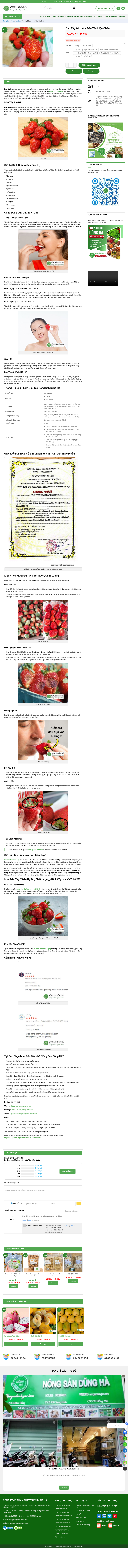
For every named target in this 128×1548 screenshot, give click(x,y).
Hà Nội (98, 91)
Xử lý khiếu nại (60, 1537)
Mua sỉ (74, 71)
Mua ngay (13, 1286)
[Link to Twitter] (110, 1516)
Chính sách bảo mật (62, 1519)
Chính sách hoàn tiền (62, 1512)
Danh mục (60, 16)
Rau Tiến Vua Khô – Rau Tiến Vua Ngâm (13, 1275)
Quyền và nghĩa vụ (61, 1533)
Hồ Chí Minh (106, 91)
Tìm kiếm (63, 1210)
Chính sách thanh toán (62, 1523)
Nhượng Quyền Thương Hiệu (108, 16)
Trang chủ (6, 21)
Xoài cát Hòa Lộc (64, 1336)
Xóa (124, 43)
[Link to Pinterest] (115, 1516)
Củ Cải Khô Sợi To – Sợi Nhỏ (53, 1275)
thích (29, 1220)
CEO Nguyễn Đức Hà (83, 1511)
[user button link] (118, 8)
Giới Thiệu (51, 16)
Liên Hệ (122, 16)
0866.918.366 (110, 1505)
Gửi (79, 1203)
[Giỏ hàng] (123, 8)
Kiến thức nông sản (87, 16)
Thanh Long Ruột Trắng (12, 1336)
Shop (12, 21)
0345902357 (80, 1358)
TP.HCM (116, 1526)
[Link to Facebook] (99, 1516)
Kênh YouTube (81, 1518)
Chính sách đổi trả (61, 1509)
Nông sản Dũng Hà (56, 91)
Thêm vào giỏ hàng (89, 65)
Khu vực (68, 45)
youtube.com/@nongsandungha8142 (24, 1114)
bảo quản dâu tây (35, 849)
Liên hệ (78, 1514)
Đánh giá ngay (68, 1171)
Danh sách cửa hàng (83, 1525)
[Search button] (74, 8)
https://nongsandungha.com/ (21, 1106)
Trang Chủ (42, 16)
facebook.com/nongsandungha (22, 1110)
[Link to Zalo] (104, 1516)
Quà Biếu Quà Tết (73, 16)
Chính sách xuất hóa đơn (63, 1516)
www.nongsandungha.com (19, 1523)
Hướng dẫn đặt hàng (62, 1530)
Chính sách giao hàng (62, 1505)
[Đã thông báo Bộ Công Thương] (8, 1528)
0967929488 (111, 1358)
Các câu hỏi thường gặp (63, 1526)
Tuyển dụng (80, 1521)
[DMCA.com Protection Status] (18, 1528)
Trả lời (24, 1220)
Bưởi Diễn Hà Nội (37, 1336)
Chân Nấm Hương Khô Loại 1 (33, 1275)
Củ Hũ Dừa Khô (73, 1274)
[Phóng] (5, 65)
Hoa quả (18, 21)
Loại (67, 53)
